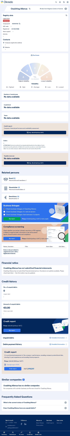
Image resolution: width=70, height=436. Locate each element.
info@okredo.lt (11, 425)
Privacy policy (39, 425)
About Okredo (40, 423)
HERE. (39, 148)
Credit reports (50, 423)
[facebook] (21, 424)
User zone (59, 423)
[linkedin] (25, 424)
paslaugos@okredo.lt (13, 428)
